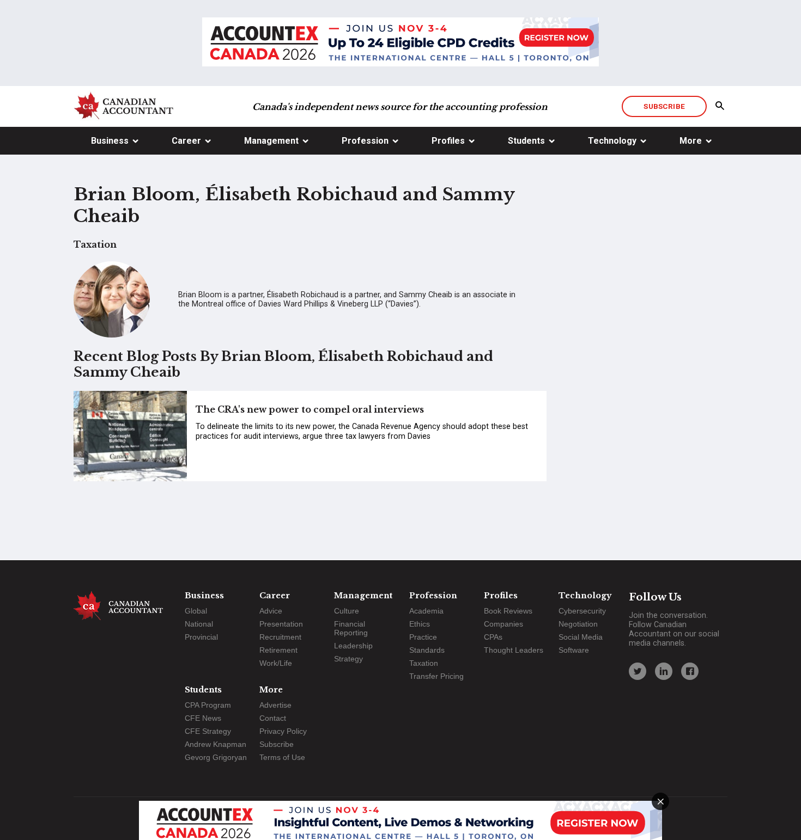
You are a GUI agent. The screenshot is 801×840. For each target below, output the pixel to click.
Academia (426, 610)
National (199, 624)
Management (271, 141)
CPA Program (208, 705)
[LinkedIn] (663, 671)
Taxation (423, 663)
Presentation (281, 624)
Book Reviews (508, 610)
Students (526, 141)
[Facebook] (690, 671)
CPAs (493, 637)
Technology (612, 141)
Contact (272, 718)
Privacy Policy (283, 731)
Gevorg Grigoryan (216, 757)
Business (110, 141)
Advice (270, 610)
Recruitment (280, 637)
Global (196, 610)
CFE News (203, 718)
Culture (346, 610)
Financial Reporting (351, 628)
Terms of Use (282, 757)
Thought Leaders (513, 650)
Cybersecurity (582, 610)
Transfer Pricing (436, 676)
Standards (427, 650)
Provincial (201, 637)
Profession (365, 141)
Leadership (353, 645)
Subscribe (664, 106)
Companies (503, 624)
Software (574, 650)
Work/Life (275, 663)
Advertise (275, 705)
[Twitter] (637, 671)
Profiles (448, 141)
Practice (423, 637)
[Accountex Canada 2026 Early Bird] (400, 43)
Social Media (581, 637)
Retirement (278, 650)
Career (186, 141)
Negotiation (578, 624)
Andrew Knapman (215, 744)
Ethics (419, 624)
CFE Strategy (208, 731)
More (690, 141)
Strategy (348, 658)
